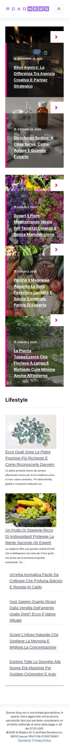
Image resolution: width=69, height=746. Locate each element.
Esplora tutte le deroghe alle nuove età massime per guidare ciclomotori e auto (35, 667)
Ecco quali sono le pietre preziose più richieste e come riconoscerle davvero (29, 458)
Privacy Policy (42, 740)
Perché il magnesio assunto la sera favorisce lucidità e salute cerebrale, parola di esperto (33, 292)
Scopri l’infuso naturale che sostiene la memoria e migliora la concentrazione (34, 640)
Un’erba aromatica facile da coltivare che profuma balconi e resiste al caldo (36, 580)
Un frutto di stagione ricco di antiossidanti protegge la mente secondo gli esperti (29, 536)
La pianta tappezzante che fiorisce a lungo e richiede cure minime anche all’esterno (34, 363)
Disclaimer (24, 740)
